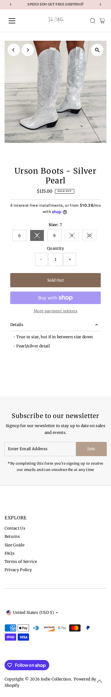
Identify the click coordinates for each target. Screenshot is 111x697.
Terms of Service (21, 561)
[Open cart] (102, 20)
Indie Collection (56, 679)
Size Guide (14, 545)
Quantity (55, 248)
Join (91, 448)
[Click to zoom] (97, 50)
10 (91, 236)
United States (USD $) (33, 612)
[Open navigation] (16, 21)
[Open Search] (92, 20)
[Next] (27, 50)
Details (16, 324)
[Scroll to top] (99, 681)
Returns (12, 536)
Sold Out (55, 280)
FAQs (10, 553)
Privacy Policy (18, 569)
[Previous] (13, 50)
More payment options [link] (55, 311)
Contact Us (15, 528)
